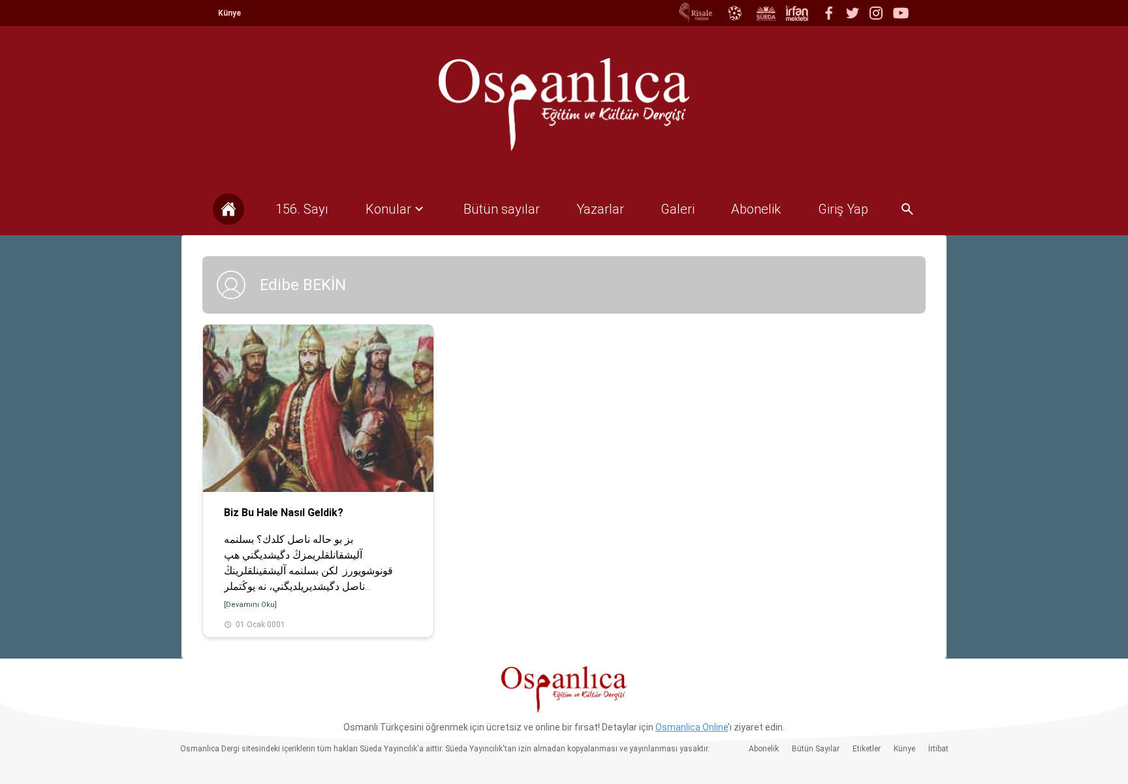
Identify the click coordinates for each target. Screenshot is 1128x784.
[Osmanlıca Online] (734, 13)
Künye (229, 13)
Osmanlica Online (691, 727)
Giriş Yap (843, 209)
